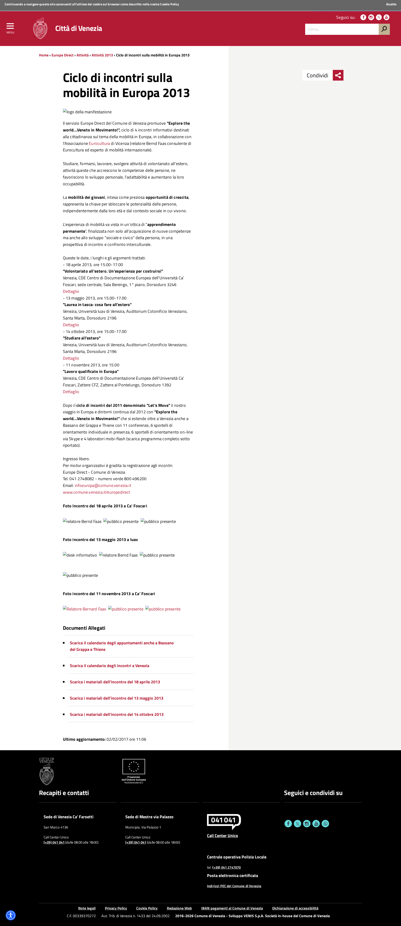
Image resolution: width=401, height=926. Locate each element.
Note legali (87, 908)
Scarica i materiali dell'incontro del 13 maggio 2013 (116, 698)
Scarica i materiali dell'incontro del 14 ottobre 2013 (117, 714)
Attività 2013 (102, 55)
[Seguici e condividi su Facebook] (288, 823)
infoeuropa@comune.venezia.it (103, 485)
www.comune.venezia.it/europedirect (96, 492)
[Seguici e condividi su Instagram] (306, 823)
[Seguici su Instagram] (371, 17)
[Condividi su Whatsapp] (325, 823)
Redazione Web (179, 908)
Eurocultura (99, 143)
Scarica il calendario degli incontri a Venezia (109, 665)
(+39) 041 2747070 (226, 867)
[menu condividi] (338, 75)
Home (44, 55)
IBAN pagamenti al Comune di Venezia (232, 908)
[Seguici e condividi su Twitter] (297, 823)
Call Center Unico (222, 835)
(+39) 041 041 (54, 842)
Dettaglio (71, 291)
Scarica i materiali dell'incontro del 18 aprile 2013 (115, 682)
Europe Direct (63, 55)
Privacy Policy (116, 908)
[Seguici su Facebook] (363, 17)
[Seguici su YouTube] (386, 17)
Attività (83, 55)
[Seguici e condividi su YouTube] (316, 823)
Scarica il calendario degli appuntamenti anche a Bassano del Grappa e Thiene (122, 646)
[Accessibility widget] (11, 915)
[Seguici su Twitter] (379, 17)
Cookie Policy (169, 4)
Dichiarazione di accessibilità (295, 908)
